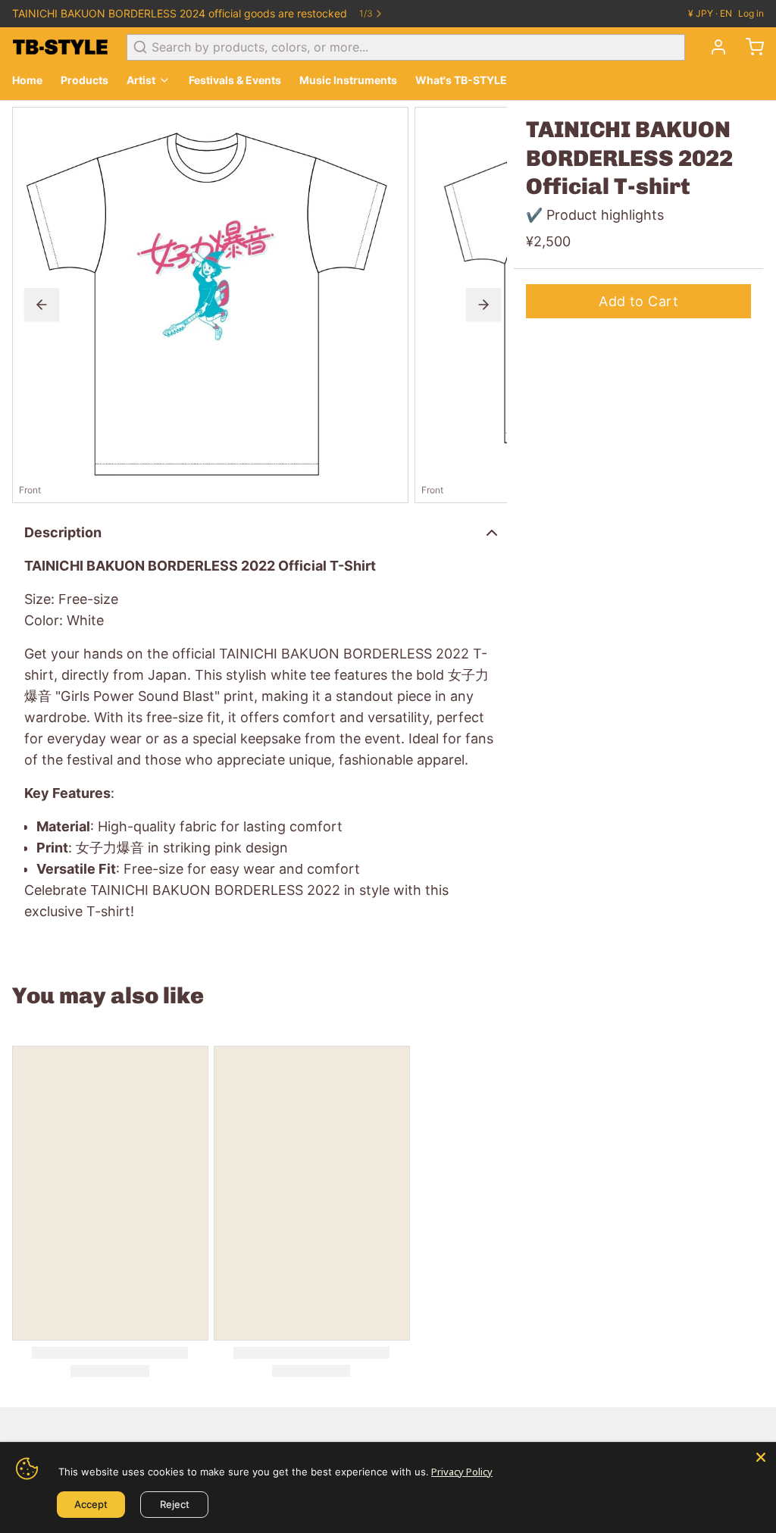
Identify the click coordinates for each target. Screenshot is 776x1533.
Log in (751, 13)
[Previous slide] (41, 304)
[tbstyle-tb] (60, 47)
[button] (638, 301)
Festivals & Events (235, 80)
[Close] (760, 1457)
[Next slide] (483, 304)
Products (84, 80)
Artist (141, 80)
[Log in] (712, 47)
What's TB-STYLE (461, 80)
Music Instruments (348, 80)
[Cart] (749, 47)
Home (27, 80)
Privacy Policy (462, 1471)
